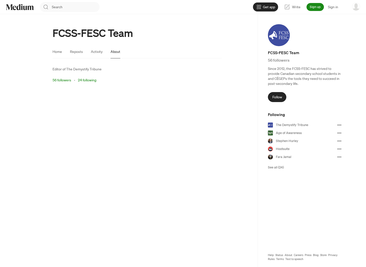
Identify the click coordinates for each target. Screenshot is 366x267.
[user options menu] (356, 6)
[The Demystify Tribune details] (339, 125)
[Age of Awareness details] (339, 133)
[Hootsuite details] (339, 149)
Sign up (315, 7)
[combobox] (76, 7)
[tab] (57, 51)
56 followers (62, 80)
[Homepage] (20, 7)
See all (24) (276, 167)
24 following (87, 80)
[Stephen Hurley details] (339, 141)
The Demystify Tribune (84, 69)
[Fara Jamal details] (339, 157)
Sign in (333, 7)
